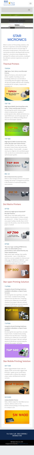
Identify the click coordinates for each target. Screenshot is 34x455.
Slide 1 (8, 27)
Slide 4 (21, 27)
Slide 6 (3, 27)
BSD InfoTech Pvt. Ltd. (23, 443)
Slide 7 (30, 27)
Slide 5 (26, 27)
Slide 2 (12, 27)
